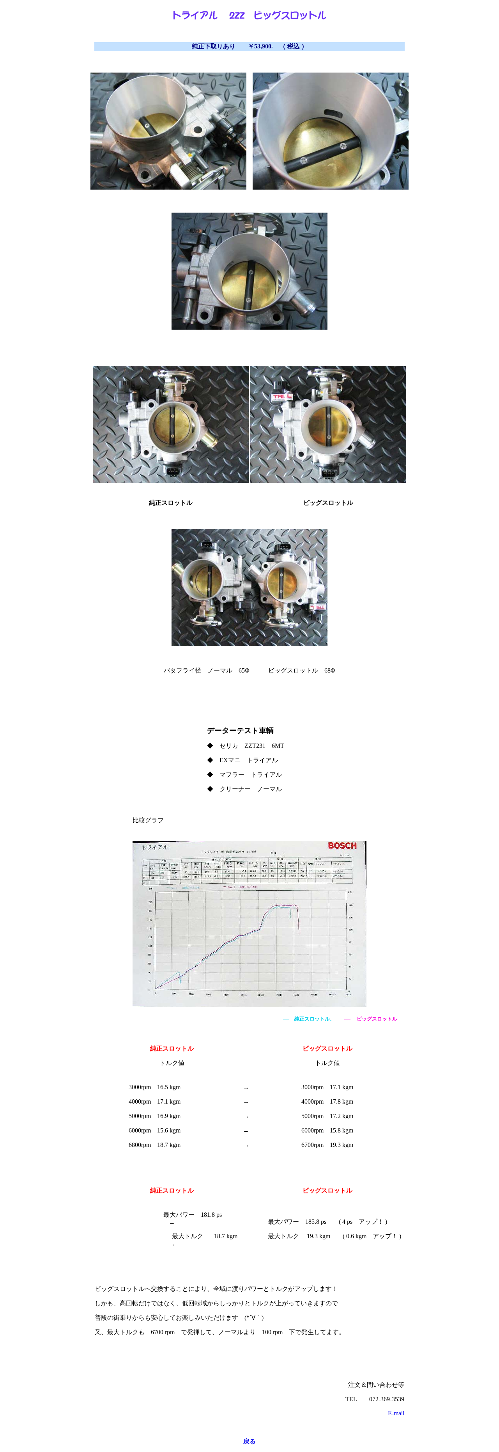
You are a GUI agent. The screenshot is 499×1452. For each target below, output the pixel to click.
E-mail (396, 1413)
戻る (249, 1441)
